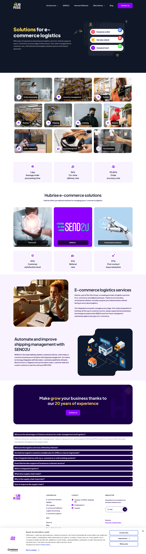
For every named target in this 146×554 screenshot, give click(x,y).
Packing (26, 123)
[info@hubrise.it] (78, 505)
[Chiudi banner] (143, 531)
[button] (57, 5)
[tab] (73, 438)
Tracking (85, 123)
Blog (47, 525)
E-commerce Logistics (53, 513)
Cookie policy (45, 544)
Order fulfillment (30, 149)
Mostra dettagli (31, 550)
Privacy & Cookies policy (113, 522)
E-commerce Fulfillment (54, 508)
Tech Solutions (108, 149)
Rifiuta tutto (124, 544)
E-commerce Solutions (53, 499)
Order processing (30, 97)
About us (49, 522)
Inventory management (72, 97)
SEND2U (49, 502)
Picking (106, 97)
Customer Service (70, 149)
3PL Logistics (50, 505)
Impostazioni (122, 538)
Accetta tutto (123, 533)
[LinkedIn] (76, 508)
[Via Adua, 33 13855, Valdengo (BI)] (83, 501)
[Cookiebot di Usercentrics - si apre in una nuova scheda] (13, 550)
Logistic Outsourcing (53, 511)
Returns (115, 123)
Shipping (55, 123)
